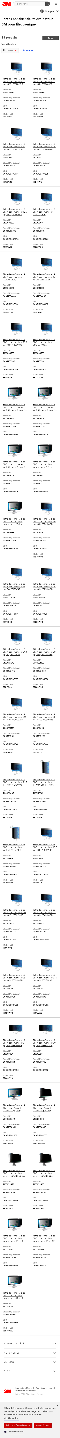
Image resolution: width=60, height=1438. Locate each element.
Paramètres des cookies (25, 1391)
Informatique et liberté (44, 1388)
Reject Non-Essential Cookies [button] (18, 1425)
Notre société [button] (14, 1344)
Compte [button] (49, 11)
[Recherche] (47, 4)
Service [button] (9, 1362)
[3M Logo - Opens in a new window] (6, 4)
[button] (14, 1431)
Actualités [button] (12, 1353)
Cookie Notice (11, 1418)
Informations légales (23, 1388)
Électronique (8, 50)
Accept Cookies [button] (42, 1425)
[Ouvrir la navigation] (56, 4)
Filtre (50, 38)
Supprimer (28, 50)
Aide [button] (7, 1371)
